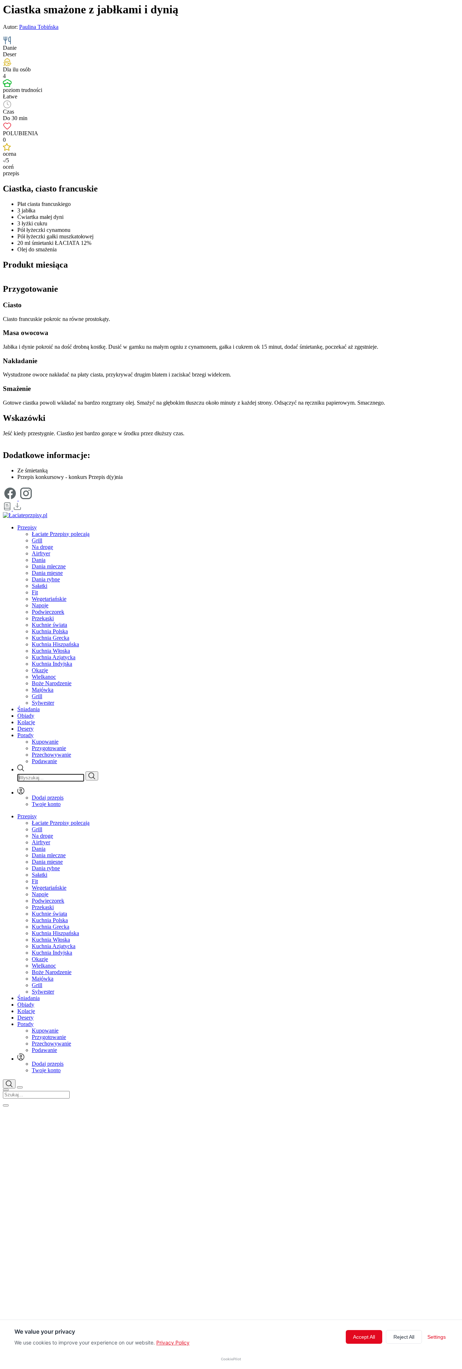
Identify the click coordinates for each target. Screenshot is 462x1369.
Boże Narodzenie (51, 683)
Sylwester (43, 703)
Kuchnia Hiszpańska (55, 644)
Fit (35, 592)
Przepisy (27, 527)
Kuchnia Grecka (50, 638)
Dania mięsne (47, 573)
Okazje (40, 670)
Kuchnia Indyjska (52, 664)
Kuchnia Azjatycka (53, 657)
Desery (25, 729)
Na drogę (42, 547)
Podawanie (44, 761)
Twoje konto (46, 804)
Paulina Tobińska (38, 27)
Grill (37, 540)
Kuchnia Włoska (51, 651)
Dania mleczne (49, 566)
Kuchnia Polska (50, 631)
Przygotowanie (49, 748)
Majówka (42, 690)
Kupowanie (45, 742)
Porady (25, 735)
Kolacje (26, 722)
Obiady (25, 716)
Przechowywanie (51, 755)
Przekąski (43, 618)
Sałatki (39, 586)
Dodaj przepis (48, 797)
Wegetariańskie (49, 599)
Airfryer (41, 553)
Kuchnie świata (49, 625)
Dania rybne (46, 579)
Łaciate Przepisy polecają (61, 534)
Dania (38, 560)
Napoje (40, 605)
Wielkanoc (44, 677)
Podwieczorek (48, 612)
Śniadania (28, 709)
